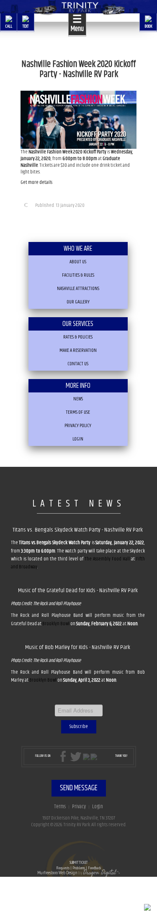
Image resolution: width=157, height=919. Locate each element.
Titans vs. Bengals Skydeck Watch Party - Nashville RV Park (78, 530)
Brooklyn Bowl (55, 624)
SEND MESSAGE (79, 788)
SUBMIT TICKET (78, 865)
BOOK (148, 25)
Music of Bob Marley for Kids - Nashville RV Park (77, 647)
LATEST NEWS (78, 503)
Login (77, 439)
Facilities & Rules (78, 275)
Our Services (77, 323)
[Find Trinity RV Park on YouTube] (93, 757)
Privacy (79, 806)
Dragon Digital (99, 872)
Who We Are (78, 248)
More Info (78, 385)
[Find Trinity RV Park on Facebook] (64, 757)
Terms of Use (78, 412)
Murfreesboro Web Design (57, 873)
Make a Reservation (78, 350)
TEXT (25, 25)
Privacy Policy (77, 426)
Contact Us (77, 364)
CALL (8, 25)
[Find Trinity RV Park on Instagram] (86, 757)
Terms (60, 806)
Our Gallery (78, 302)
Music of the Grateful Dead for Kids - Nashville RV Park (78, 590)
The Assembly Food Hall (107, 559)
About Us (77, 262)
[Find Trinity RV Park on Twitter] (75, 757)
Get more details (36, 182)
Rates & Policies (78, 337)
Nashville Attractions (78, 289)
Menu (77, 23)
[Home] (79, 9)
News (78, 399)
